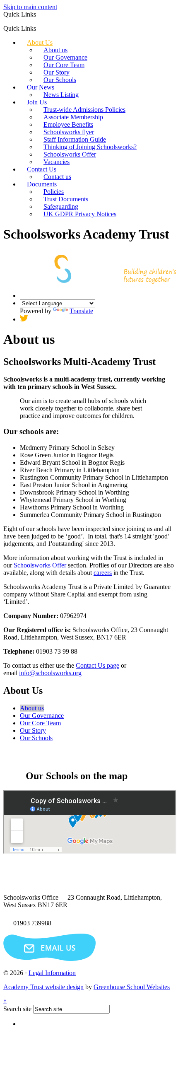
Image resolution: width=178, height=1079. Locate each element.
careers (103, 572)
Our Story (56, 72)
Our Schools (59, 79)
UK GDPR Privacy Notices (79, 213)
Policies (53, 191)
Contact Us (41, 169)
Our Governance (65, 57)
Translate (81, 310)
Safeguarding (60, 206)
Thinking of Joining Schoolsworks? (90, 146)
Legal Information (52, 972)
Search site (17, 1008)
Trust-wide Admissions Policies (84, 109)
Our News (40, 87)
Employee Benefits (68, 124)
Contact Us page (97, 665)
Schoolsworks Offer (69, 154)
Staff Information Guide (74, 139)
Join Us (37, 102)
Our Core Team (63, 64)
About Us (40, 42)
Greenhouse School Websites (132, 986)
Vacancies (56, 161)
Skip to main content (30, 6)
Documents (42, 184)
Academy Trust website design (43, 986)
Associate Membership (73, 117)
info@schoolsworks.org (50, 672)
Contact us (57, 176)
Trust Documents (65, 199)
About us (55, 49)
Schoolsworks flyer (68, 131)
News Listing (61, 94)
